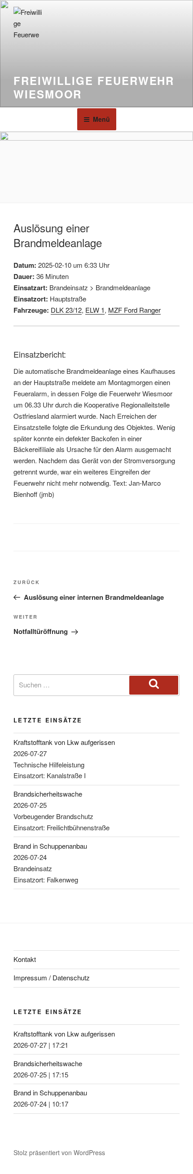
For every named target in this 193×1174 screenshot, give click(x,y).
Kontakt (24, 959)
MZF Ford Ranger (134, 310)
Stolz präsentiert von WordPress (59, 1152)
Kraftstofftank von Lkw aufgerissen (64, 742)
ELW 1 (95, 310)
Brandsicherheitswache (47, 793)
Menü (101, 119)
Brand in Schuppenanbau (50, 846)
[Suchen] (153, 685)
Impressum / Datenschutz (51, 977)
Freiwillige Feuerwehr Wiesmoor (93, 87)
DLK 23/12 (66, 310)
